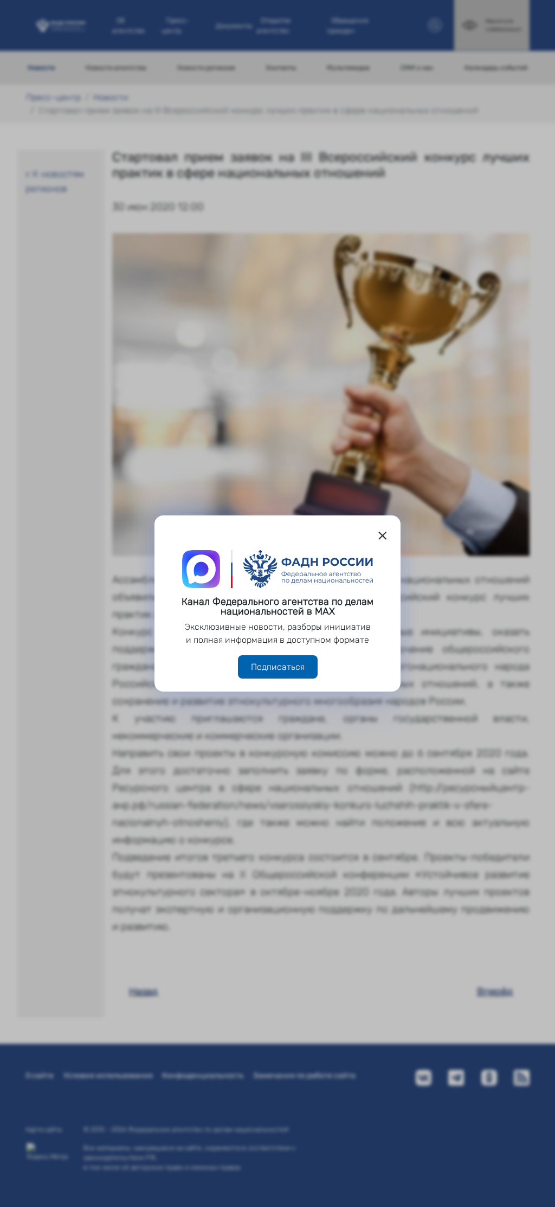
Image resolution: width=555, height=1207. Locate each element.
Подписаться (278, 667)
